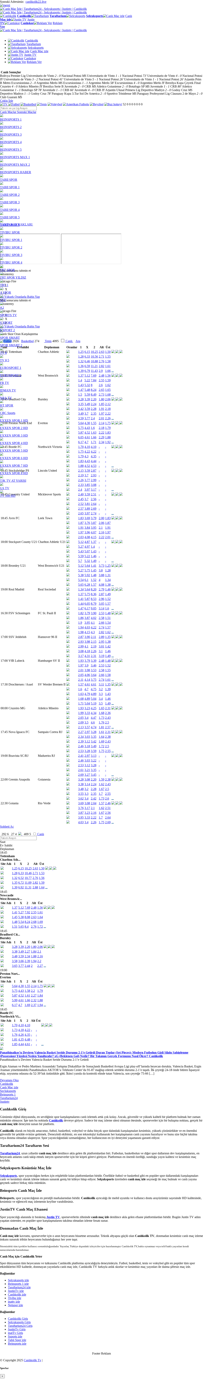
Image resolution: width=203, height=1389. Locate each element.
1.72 (101, 746)
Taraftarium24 (9, 1098)
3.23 (87, 708)
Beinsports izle (17, 1343)
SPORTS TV (8, 315)
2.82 (101, 632)
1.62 (108, 632)
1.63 (81, 694)
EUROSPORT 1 (10, 367)
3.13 (93, 755)
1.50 (41, 868)
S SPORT (6, 322)
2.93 (81, 641)
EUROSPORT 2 (10, 375)
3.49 (93, 746)
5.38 (81, 575)
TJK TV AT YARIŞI (13, 480)
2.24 (93, 784)
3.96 (87, 532)
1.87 (81, 523)
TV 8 (3, 352)
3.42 (93, 741)
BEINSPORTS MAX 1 (15, 157)
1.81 (101, 727)
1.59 (101, 779)
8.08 (27, 917)
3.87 (93, 523)
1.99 (81, 713)
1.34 (108, 580)
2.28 (93, 789)
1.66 (27, 1000)
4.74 (93, 727)
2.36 (108, 713)
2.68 (33, 921)
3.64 (93, 675)
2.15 (93, 641)
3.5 (101, 703)
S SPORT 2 (7, 330)
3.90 (93, 613)
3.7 (86, 499)
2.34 (81, 736)
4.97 (87, 546)
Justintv (5, 1101)
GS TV (4, 488)
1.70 (14, 1025)
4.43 (21, 990)
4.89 (93, 694)
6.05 (87, 603)
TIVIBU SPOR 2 (11, 247)
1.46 (93, 556)
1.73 (101, 717)
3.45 (93, 774)
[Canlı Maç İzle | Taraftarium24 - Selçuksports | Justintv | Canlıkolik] (43, 8)
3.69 (87, 518)
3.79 (93, 518)
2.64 (93, 504)
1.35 (108, 637)
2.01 (108, 537)
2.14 (33, 986)
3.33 (87, 713)
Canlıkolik (6, 1083)
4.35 (27, 1034)
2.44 (27, 965)
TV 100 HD (7, 495)
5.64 (87, 565)
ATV (3, 300)
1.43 (93, 551)
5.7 (80, 561)
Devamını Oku (9, 1080)
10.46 (28, 873)
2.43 (108, 717)
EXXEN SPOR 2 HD (14, 428)
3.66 (21, 961)
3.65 (14, 965)
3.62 (81, 798)
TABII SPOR (8, 179)
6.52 (21, 878)
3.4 (101, 698)
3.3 (101, 694)
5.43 (81, 551)
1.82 (81, 613)
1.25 (108, 565)
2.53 (101, 613)
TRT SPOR (7, 270)
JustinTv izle (16, 1291)
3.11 (101, 684)
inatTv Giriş (15, 1333)
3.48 (81, 789)
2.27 (81, 732)
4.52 (21, 995)
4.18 (87, 651)
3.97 (87, 513)
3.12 (87, 741)
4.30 (21, 986)
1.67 (101, 789)
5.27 (81, 546)
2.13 (81, 727)
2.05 (81, 675)
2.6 (107, 798)
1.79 (40, 990)
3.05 (101, 603)
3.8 (101, 570)
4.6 (93, 722)
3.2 (101, 689)
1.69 (101, 741)
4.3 (93, 632)
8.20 (93, 589)
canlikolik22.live (36, 1)
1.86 (81, 618)
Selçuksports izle (18, 1280)
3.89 (87, 508)
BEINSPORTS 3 (11, 134)
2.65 (81, 513)
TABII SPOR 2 (10, 194)
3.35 (93, 736)
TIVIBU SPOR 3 (11, 255)
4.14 (87, 679)
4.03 (87, 627)
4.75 (93, 689)
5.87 (87, 599)
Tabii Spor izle (17, 1340)
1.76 (101, 722)
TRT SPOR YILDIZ (13, 277)
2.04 (93, 803)
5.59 (81, 556)
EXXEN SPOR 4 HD (14, 443)
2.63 (35, 868)
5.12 (81, 542)
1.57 (93, 584)
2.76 (35, 878)
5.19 (93, 703)
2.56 (93, 499)
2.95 (101, 641)
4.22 (93, 627)
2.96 (101, 599)
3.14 (101, 608)
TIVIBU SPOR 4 (11, 262)
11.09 (28, 882)
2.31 (93, 656)
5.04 (93, 698)
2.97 (87, 732)
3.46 (93, 665)
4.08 (87, 537)
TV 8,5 (4, 360)
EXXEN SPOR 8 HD (14, 473)
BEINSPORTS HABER (15, 172)
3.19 (101, 656)
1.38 (108, 584)
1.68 (81, 698)
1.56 (41, 878)
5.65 (81, 584)
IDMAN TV (8, 390)
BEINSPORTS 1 (11, 119)
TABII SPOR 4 (10, 209)
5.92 (87, 575)
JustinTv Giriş (17, 1329)
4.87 (87, 542)
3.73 (101, 565)
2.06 (101, 523)
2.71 (35, 873)
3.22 (93, 760)
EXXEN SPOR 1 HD (14, 420)
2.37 (33, 1005)
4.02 (93, 618)
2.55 (108, 751)
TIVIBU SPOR (10, 232)
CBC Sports (7, 413)
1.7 (101, 793)
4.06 (87, 675)
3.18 (87, 746)
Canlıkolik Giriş (18, 1318)
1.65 (101, 708)
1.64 (101, 736)
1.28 (108, 570)
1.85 (14, 1044)
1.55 (108, 670)
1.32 (14, 878)
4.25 (93, 708)
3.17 (81, 656)
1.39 (108, 689)
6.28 (87, 584)
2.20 (93, 779)
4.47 (93, 717)
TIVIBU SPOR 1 (11, 240)
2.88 (35, 887)
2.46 (81, 746)
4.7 (86, 689)
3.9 (86, 665)
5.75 (87, 570)
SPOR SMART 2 (11, 345)
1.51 (108, 618)
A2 (2, 307)
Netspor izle (15, 1305)
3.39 (93, 660)
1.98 (81, 632)
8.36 (93, 594)
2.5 (107, 722)
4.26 (21, 1034)
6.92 (21, 887)
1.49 (93, 561)
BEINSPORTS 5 (11, 149)
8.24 (27, 921)
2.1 (101, 527)
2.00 (101, 518)
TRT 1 (4, 285)
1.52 (93, 580)
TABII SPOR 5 (10, 217)
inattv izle (14, 1301)
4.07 (93, 532)
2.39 (81, 741)
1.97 (81, 532)
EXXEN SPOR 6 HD (14, 458)
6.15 (21, 868)
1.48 (93, 575)
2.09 (81, 722)
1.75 (101, 751)
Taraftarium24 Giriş (20, 1325)
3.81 (87, 504)
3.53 (93, 670)
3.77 (21, 965)
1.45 (93, 570)
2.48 (101, 660)
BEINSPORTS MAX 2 (15, 164)
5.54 (81, 580)
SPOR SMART (10, 337)
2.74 (93, 513)
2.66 (101, 622)
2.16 (101, 532)
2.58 (101, 618)
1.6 (107, 608)
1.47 (81, 608)
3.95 (93, 527)
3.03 (87, 736)
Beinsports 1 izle (18, 1283)
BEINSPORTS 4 (11, 142)
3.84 (87, 527)
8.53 (93, 599)
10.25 (28, 868)
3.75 (93, 679)
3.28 (93, 732)
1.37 (93, 542)
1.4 (93, 546)
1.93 (81, 660)
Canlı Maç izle (9, 1087)
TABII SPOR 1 (10, 187)
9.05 (93, 608)
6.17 (87, 608)
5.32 (87, 561)
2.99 (81, 646)
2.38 (108, 736)
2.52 (81, 504)
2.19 (93, 646)
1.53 (41, 873)
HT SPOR (6, 405)
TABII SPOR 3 (10, 202)
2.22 (101, 537)
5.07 (87, 551)
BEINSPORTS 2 (11, 127)
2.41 (81, 755)
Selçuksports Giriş (19, 1322)
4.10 (21, 1025)
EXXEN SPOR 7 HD (14, 465)
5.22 (87, 556)
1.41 (93, 565)
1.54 (108, 622)
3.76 (87, 523)
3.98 (87, 641)
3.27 (87, 774)
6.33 (21, 873)
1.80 (33, 946)
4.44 (21, 1044)
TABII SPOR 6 (10, 225)
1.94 (81, 627)
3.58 (14, 961)
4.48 (27, 1039)
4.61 (87, 684)
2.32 (33, 1000)
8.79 (93, 603)
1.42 (108, 646)
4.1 (93, 622)
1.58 (108, 675)
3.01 (101, 646)
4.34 (93, 713)
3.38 (81, 784)
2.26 (93, 651)
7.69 (27, 907)
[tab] (8, 112)
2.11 (93, 637)
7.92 (27, 912)
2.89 (101, 637)
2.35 (93, 793)
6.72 (21, 882)
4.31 (87, 656)
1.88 (33, 956)
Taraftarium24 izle (19, 1287)
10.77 (28, 878)
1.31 (108, 575)
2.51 (108, 808)
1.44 (81, 603)
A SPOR (5, 292)
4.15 (93, 537)
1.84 (33, 951)
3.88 (101, 575)
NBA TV (6, 398)
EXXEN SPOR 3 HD (14, 435)
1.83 (81, 518)
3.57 (87, 727)
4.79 (87, 694)
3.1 (101, 651)
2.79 (101, 589)
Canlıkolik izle (17, 1294)
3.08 (81, 651)
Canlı (40, 834)
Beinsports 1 (8, 1094)
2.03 (81, 537)
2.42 (93, 798)
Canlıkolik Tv (32, 1360)
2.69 (93, 508)
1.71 (81, 703)
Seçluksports (8, 1091)
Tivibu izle (14, 1298)
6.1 (86, 580)
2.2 (39, 961)
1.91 (81, 527)
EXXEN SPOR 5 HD (14, 450)
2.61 (81, 770)
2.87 (101, 594)
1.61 (108, 679)
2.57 (81, 508)
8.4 (27, 926)
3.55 (81, 793)
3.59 (93, 751)
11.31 (28, 887)
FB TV (4, 383)
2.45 (81, 499)
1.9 (80, 622)
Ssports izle (15, 1336)
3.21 (87, 770)
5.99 (14, 1000)
